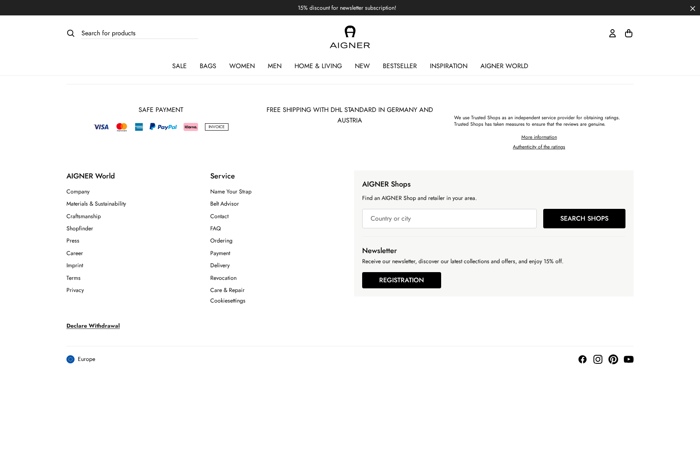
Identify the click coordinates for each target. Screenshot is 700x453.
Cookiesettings (227, 300)
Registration (401, 280)
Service (222, 176)
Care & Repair (227, 290)
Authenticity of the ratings (539, 147)
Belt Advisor (224, 204)
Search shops (584, 218)
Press (72, 240)
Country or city (391, 218)
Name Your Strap (231, 191)
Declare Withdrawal (93, 326)
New (362, 66)
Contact (219, 216)
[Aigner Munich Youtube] (629, 359)
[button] (693, 8)
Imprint (74, 265)
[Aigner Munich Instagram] (598, 359)
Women (242, 66)
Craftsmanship (83, 216)
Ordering (221, 240)
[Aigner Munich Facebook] (582, 359)
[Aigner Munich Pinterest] (613, 359)
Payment (220, 253)
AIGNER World (504, 66)
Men (275, 66)
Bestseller (400, 66)
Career (74, 253)
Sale (179, 66)
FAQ (215, 228)
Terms (73, 278)
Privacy (75, 290)
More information (539, 137)
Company (78, 191)
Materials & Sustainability (96, 204)
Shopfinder (79, 228)
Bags (208, 66)
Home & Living (318, 66)
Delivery (220, 265)
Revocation (223, 278)
